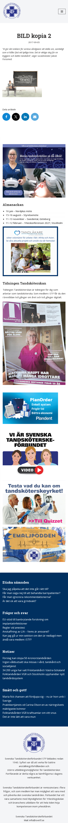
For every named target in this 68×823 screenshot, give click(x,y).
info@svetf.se (36, 820)
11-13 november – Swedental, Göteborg (28, 219)
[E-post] (35, 117)
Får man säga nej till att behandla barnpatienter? (32, 593)
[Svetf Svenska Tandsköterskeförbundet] (11, 11)
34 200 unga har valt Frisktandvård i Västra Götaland (34, 670)
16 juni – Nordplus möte (19, 211)
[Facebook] (6, 117)
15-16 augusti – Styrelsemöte (22, 215)
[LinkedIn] (25, 117)
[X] (16, 117)
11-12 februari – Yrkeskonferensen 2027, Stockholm (34, 222)
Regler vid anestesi (14, 627)
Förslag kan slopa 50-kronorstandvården (27, 658)
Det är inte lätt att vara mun (19, 716)
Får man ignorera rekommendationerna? (27, 597)
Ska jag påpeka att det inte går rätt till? (26, 589)
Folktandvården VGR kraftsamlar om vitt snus (29, 713)
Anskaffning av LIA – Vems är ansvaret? (26, 631)
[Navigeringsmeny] (62, 11)
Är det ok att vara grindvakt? (19, 601)
